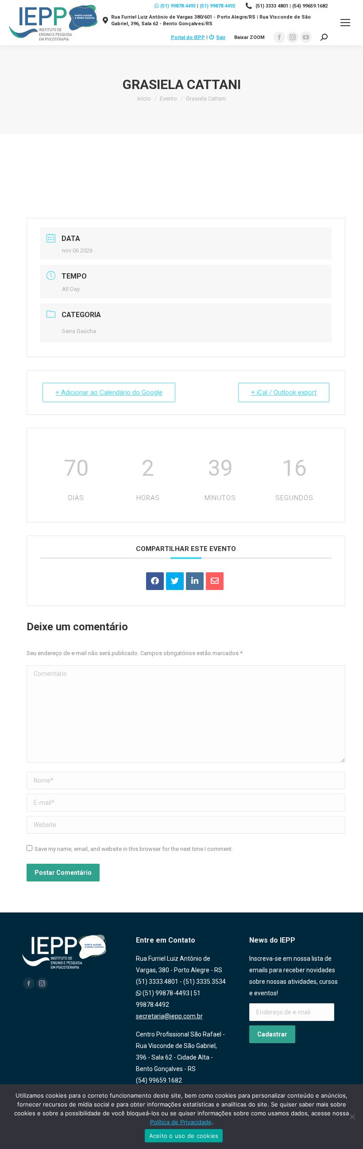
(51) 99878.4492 (217, 6)
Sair (220, 37)
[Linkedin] (195, 581)
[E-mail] (215, 581)
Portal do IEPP (188, 37)
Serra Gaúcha (79, 331)
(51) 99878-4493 (165, 993)
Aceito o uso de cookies (184, 1135)
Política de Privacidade (181, 1122)
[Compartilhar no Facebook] (155, 581)
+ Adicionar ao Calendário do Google (108, 392)
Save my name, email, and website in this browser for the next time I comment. (134, 849)
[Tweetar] (175, 581)
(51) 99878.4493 (177, 6)
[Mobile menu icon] (345, 22)
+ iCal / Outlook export (284, 392)
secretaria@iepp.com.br (169, 1016)
